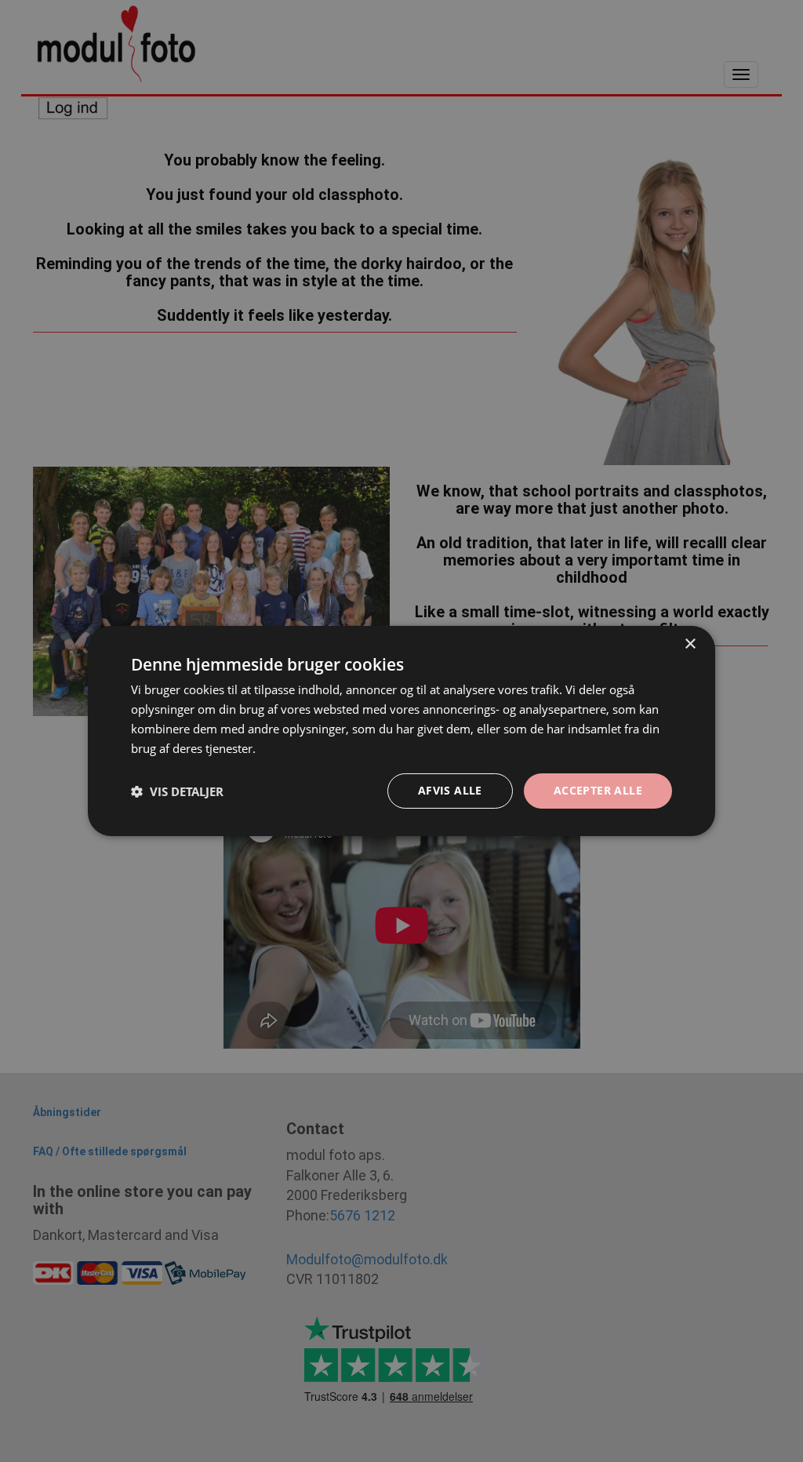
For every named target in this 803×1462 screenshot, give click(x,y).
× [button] (690, 644)
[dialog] (401, 731)
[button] (177, 791)
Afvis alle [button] (450, 790)
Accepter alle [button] (598, 790)
